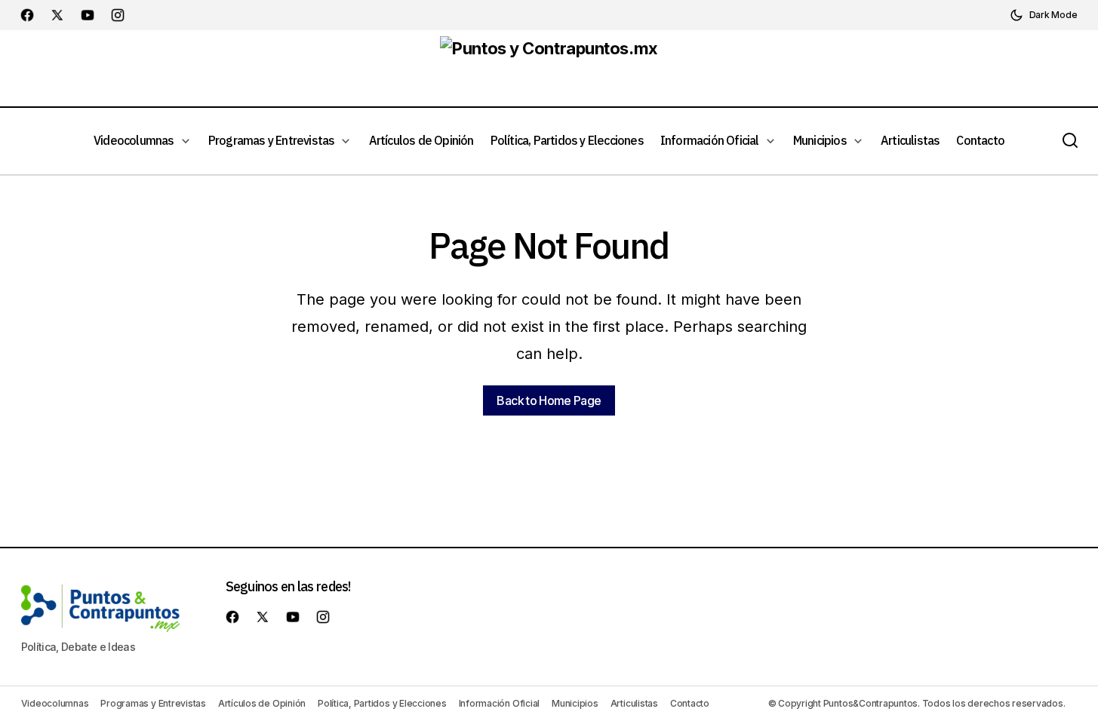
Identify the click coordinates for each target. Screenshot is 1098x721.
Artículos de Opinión (262, 703)
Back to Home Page (549, 400)
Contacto (689, 703)
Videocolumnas (55, 703)
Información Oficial (499, 703)
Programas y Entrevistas (152, 703)
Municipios (575, 703)
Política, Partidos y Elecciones (382, 703)
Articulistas (634, 703)
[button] (1044, 15)
